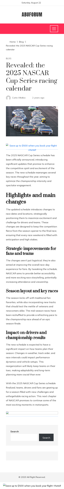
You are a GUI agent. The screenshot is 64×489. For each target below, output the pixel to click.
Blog (8, 58)
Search (14, 431)
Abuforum (32, 14)
